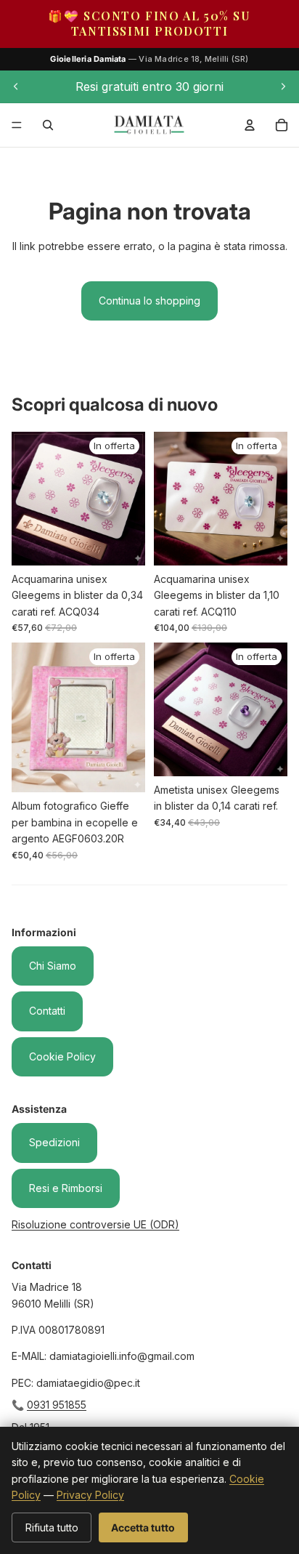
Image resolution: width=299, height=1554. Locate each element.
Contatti (47, 1011)
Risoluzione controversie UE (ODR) (95, 1224)
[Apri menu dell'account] (250, 125)
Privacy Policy (90, 1495)
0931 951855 (56, 1404)
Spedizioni (54, 1142)
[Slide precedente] (16, 86)
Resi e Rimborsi (65, 1188)
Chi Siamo (52, 965)
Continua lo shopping (149, 300)
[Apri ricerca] (48, 125)
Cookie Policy (62, 1056)
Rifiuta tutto (51, 1527)
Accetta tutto (143, 1527)
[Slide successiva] (283, 86)
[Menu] (16, 125)
